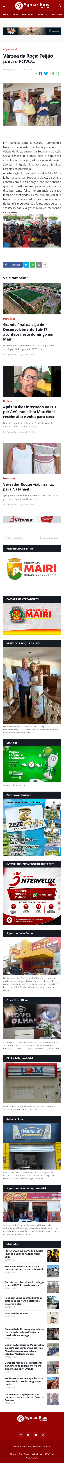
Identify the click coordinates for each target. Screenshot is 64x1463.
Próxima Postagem (49, 537)
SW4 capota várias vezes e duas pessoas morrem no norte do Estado (24, 1268)
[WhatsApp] (57, 73)
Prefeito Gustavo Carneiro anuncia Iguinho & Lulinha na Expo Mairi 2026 (24, 1253)
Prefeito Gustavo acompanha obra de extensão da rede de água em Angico (24, 1381)
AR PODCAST (28, 14)
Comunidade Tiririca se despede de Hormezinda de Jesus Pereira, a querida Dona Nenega (24, 1332)
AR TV (16, 14)
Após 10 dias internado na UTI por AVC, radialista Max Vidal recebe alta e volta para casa (29, 411)
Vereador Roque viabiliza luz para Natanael (28, 486)
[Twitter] (46, 73)
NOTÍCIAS (24, 1453)
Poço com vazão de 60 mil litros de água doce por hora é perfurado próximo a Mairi (23, 1300)
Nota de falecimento (16, 1313)
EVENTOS (43, 14)
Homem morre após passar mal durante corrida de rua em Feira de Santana (24, 1397)
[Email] (52, 73)
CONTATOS (56, 14)
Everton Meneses (42, 1446)
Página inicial (10, 49)
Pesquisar (59, 6)
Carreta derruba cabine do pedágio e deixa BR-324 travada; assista (24, 1284)
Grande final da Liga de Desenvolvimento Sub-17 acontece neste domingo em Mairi (28, 331)
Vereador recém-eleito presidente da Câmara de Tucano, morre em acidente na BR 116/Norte (23, 1365)
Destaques (9, 318)
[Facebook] (40, 73)
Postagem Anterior (14, 537)
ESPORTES (37, 1453)
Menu (4, 6)
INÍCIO (6, 14)
